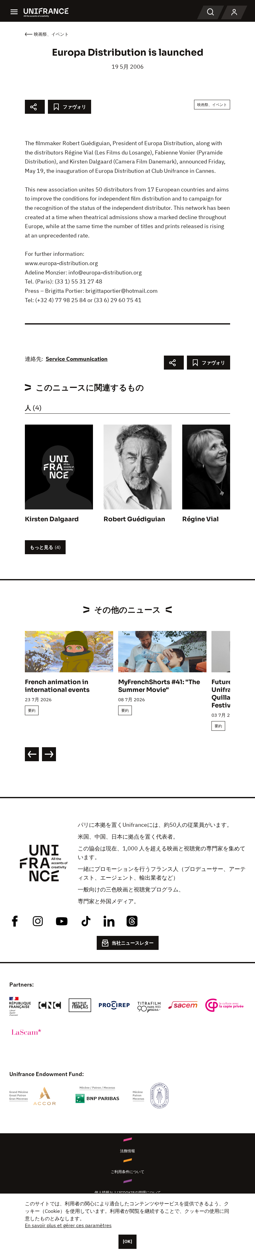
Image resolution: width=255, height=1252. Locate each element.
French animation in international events (57, 686)
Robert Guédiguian (134, 519)
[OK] (127, 1241)
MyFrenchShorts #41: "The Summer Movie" (159, 686)
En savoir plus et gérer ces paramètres (68, 1225)
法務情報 (127, 1150)
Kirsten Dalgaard (52, 519)
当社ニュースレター (133, 943)
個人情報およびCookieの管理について (128, 1192)
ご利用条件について (127, 1171)
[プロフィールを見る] (234, 12)
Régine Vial (200, 519)
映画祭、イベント (212, 104)
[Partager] (35, 107)
